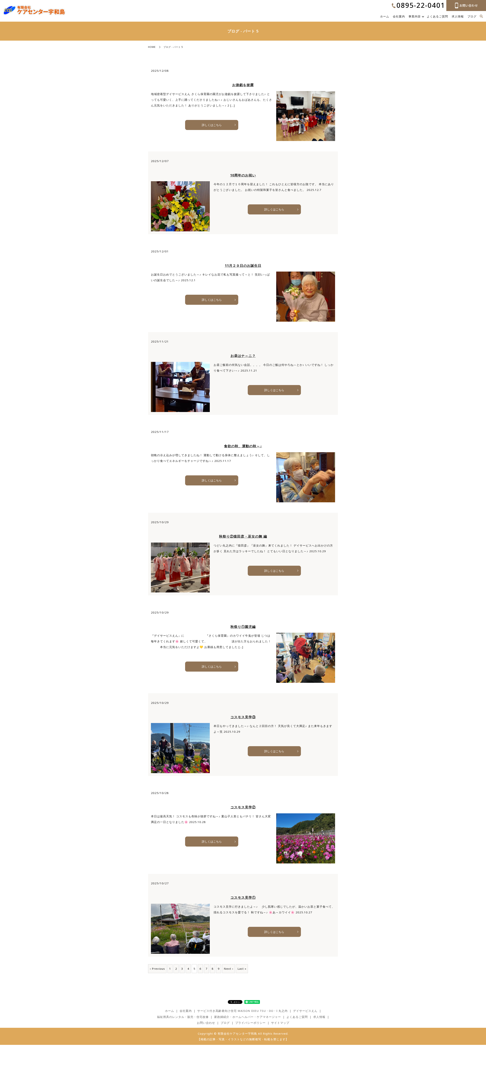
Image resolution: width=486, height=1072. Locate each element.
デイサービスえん (305, 1011)
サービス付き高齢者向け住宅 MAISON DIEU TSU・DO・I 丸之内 (242, 1011)
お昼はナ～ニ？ (243, 355)
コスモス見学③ (243, 717)
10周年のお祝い (243, 175)
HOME (151, 47)
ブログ (472, 16)
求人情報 (458, 16)
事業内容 (415, 16)
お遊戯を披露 (243, 85)
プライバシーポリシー (250, 1023)
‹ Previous (157, 968)
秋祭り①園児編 (243, 626)
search (481, 16)
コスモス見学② (243, 807)
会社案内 (399, 16)
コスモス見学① (243, 897)
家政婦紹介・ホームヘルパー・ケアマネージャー (247, 1017)
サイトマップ (280, 1023)
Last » (241, 968)
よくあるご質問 (437, 16)
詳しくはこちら (212, 125)
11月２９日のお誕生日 (243, 265)
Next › (228, 968)
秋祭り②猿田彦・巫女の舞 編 (243, 536)
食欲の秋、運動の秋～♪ (243, 446)
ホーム (384, 16)
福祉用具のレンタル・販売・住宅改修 (183, 1017)
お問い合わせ (206, 1023)
